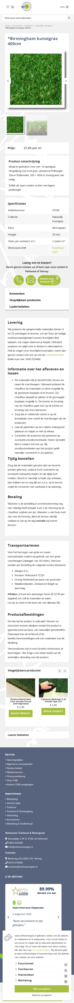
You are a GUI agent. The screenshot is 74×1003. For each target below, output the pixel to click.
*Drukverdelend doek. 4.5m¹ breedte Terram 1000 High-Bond (20, 701)
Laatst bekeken (19, 306)
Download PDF (58, 250)
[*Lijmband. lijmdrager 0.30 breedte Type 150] (53, 687)
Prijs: (11, 148)
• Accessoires (12, 819)
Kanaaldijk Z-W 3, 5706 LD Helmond (27, 838)
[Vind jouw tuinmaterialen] (69, 18)
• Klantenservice (14, 772)
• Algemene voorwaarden (19, 764)
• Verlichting (11, 815)
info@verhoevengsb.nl (20, 847)
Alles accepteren (42, 989)
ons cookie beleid (41, 950)
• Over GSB (11, 780)
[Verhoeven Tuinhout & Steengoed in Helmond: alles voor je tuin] (26, 6)
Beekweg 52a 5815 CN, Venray (24, 858)
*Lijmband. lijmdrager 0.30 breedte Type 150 (53, 700)
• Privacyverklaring (15, 776)
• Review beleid (13, 768)
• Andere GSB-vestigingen (19, 784)
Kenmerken (17, 293)
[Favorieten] (7, 7)
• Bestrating (11, 799)
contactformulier (55, 354)
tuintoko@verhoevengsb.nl (22, 866)
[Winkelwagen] (12, 7)
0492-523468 (15, 842)
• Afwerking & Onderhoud (19, 823)
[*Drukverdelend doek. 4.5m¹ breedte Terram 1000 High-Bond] (20, 687)
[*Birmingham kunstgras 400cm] (37, 80)
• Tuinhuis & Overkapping (19, 811)
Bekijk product (20, 713)
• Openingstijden (14, 759)
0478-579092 (15, 862)
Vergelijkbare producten (25, 300)
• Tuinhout (10, 807)
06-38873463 (15, 876)
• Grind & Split (12, 803)
